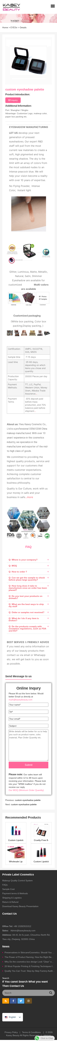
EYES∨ (13, 27)
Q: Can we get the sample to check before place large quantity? (27, 578)
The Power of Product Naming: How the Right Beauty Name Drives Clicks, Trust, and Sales (30, 957)
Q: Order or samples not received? (26, 612)
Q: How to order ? (18, 571)
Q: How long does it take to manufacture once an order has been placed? (28, 588)
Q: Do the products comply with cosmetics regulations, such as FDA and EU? (27, 628)
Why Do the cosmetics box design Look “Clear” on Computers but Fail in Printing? (30, 961)
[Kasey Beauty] (10, 7)
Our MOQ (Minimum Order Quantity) (26, 790)
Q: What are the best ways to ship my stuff (26, 605)
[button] (53, 6)
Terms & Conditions (31, 1032)
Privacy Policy (11, 1032)
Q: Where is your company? (23, 559)
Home (5, 27)
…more (29, 497)
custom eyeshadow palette (28, 800)
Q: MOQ (13, 565)
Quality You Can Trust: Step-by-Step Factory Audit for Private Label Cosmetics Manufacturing (30, 971)
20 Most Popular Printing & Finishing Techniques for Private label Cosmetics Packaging (30, 966)
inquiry (14, 100)
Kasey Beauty (12, 1035)
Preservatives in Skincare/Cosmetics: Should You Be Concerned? (30, 952)
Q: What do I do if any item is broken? (24, 619)
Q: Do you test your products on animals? (25, 597)
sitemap (47, 1035)
